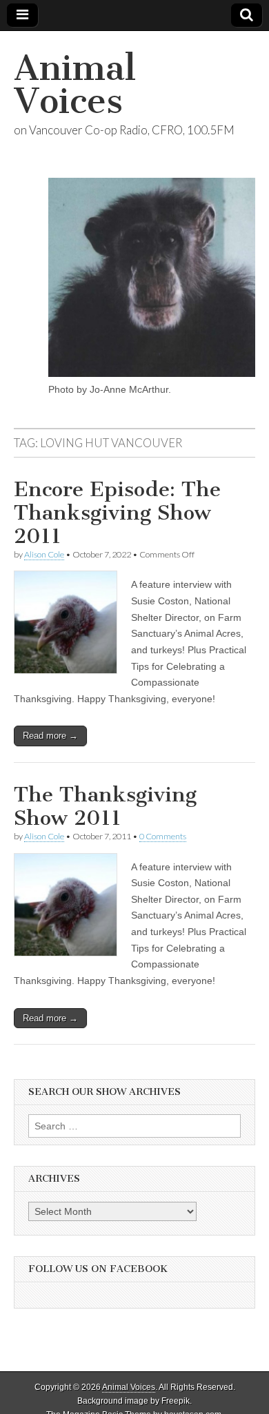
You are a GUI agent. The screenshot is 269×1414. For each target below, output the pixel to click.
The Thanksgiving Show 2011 (105, 806)
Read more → (50, 735)
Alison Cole (44, 554)
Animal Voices (75, 84)
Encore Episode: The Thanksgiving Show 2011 (117, 512)
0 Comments (162, 836)
